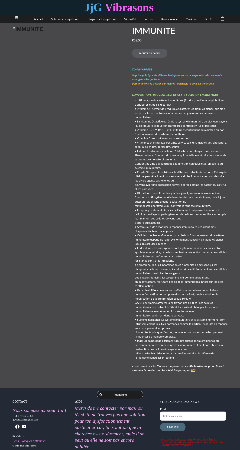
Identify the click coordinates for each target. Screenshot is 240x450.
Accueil (38, 19)
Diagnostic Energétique (101, 19)
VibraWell (130, 19)
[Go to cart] (222, 19)
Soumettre (173, 427)
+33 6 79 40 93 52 (22, 415)
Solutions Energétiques (65, 19)
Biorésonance (169, 19)
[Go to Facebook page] (17, 427)
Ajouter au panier (149, 53)
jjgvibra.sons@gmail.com (25, 419)
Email (163, 409)
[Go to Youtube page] (24, 427)
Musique (191, 19)
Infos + (148, 19)
